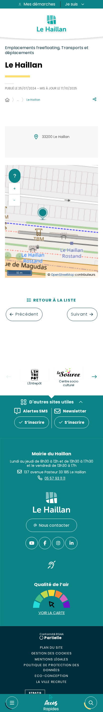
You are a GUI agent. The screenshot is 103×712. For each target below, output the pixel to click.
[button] (90, 702)
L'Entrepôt (35, 383)
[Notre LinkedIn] (71, 543)
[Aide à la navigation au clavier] (14, 176)
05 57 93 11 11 (54, 478)
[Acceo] (51, 565)
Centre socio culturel (68, 383)
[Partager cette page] (94, 99)
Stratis (35, 693)
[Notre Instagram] (58, 543)
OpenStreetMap (62, 274)
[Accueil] (7, 100)
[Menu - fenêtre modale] (11, 702)
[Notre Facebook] (45, 543)
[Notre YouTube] (32, 543)
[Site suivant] (94, 376)
